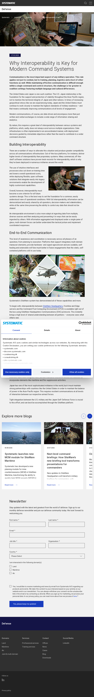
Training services (28, 647)
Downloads (46, 658)
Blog (44, 654)
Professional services (30, 643)
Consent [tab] (16, 330)
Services (25, 638)
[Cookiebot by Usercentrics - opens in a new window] (80, 323)
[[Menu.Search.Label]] (85, 3)
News (44, 647)
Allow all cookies (76, 372)
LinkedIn (66, 643)
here (75, 596)
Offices (45, 643)
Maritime (5, 647)
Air (3, 650)
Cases (44, 650)
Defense (6, 9)
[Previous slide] (83, 416)
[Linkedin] (3, 680)
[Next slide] (89, 416)
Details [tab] (47, 330)
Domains (5, 638)
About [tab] (77, 330)
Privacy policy (6, 690)
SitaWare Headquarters (53, 306)
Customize (45, 372)
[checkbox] (47, 569)
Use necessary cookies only (17, 372)
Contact (45, 638)
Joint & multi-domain (10, 654)
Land (4, 643)
